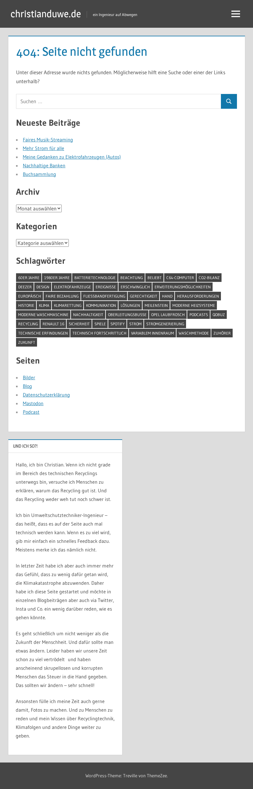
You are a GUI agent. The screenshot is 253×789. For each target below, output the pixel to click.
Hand (167, 296)
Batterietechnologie (95, 277)
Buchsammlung (39, 174)
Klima (44, 305)
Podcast (31, 412)
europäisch (29, 296)
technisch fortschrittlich (99, 333)
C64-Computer (180, 277)
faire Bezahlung (62, 296)
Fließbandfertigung (104, 296)
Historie (26, 305)
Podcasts (198, 314)
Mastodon (33, 403)
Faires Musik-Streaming (48, 139)
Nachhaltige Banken (44, 165)
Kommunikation (101, 305)
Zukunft (26, 342)
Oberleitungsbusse (127, 314)
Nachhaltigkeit (88, 314)
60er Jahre (28, 277)
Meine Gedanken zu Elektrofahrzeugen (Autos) (72, 157)
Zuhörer (222, 333)
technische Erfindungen (43, 333)
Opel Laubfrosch (168, 314)
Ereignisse (106, 286)
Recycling (28, 323)
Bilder (29, 377)
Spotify (117, 323)
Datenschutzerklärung (46, 395)
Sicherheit (79, 323)
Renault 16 (53, 323)
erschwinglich (135, 286)
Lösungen (130, 305)
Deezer (25, 286)
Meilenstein (156, 305)
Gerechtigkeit (143, 296)
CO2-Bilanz (209, 277)
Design (42, 286)
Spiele (100, 323)
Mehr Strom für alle (43, 148)
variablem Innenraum (152, 333)
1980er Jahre (57, 277)
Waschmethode (194, 333)
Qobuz (219, 314)
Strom (135, 323)
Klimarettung (67, 305)
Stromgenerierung (165, 323)
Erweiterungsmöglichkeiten (183, 286)
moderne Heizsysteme (193, 305)
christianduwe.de (45, 14)
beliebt (154, 277)
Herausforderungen (198, 296)
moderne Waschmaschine (43, 314)
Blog (27, 386)
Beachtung (131, 277)
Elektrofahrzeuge (72, 286)
